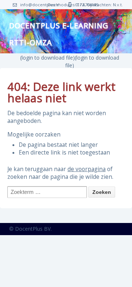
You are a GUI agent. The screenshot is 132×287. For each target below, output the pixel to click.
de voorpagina (86, 169)
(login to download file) (47, 57)
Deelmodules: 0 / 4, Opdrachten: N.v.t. (85, 4)
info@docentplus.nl (39, 4)
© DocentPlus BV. (30, 228)
